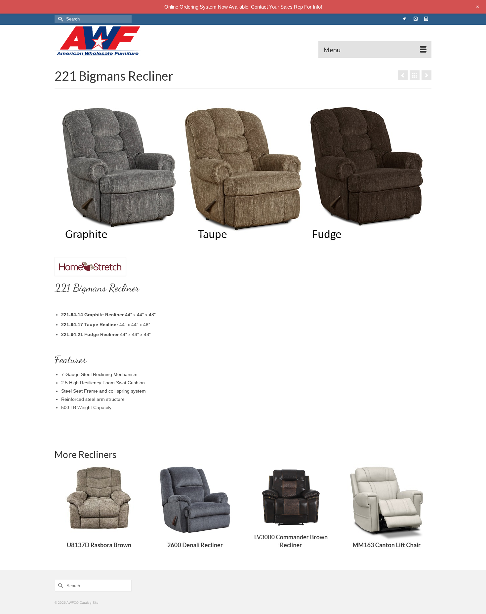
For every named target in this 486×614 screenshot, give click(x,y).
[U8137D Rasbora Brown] (99, 509)
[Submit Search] (59, 19)
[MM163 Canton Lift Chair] (386, 509)
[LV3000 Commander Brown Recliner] (291, 509)
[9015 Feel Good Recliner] (426, 75)
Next (425, 508)
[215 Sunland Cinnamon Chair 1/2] (403, 75)
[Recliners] (415, 75)
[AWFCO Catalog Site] (114, 41)
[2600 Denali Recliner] (195, 509)
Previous (60, 508)
